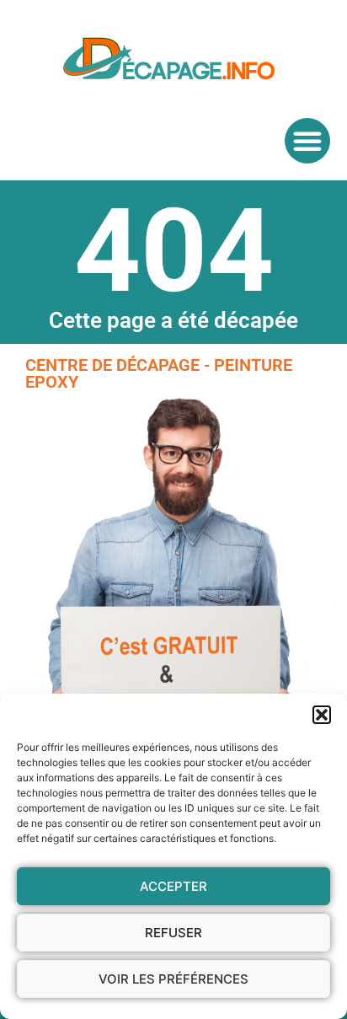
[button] (321, 714)
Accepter (173, 886)
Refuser (173, 933)
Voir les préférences (173, 979)
